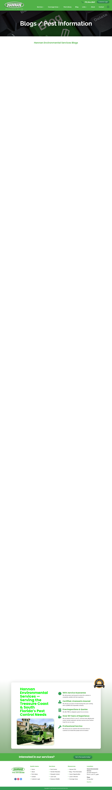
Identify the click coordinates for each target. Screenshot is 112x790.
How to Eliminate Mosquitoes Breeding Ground (32, 252)
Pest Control (59, 52)
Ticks (14, 54)
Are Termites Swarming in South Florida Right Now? (34, 114)
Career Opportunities (74, 774)
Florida (28, 52)
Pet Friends (68, 52)
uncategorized (59, 66)
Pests (63, 52)
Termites (96, 52)
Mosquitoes (52, 52)
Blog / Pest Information (75, 771)
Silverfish (87, 52)
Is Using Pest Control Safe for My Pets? (29, 596)
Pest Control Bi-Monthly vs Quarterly (28, 664)
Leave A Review (73, 776)
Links (84, 7)
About (93, 7)
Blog (76, 7)
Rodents (82, 52)
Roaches (77, 52)
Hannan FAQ (72, 769)
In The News (34, 52)
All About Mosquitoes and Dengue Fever (29, 389)
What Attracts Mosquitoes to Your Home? (30, 320)
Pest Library (67, 7)
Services (40, 7)
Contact (101, 7)
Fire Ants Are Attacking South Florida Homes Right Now (36, 90)
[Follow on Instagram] (18, 779)
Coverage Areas (53, 7)
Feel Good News (22, 52)
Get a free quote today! (82, 757)
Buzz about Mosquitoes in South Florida (29, 458)
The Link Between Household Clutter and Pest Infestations (37, 183)
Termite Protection (55, 771)
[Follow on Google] (21, 779)
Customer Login (103, 2)
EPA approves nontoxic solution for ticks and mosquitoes (37, 527)
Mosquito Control (55, 774)
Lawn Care (53, 776)
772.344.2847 (90, 2)
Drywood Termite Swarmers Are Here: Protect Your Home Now (39, 76)
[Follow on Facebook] (15, 779)
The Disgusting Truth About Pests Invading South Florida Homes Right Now (44, 102)
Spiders (92, 52)
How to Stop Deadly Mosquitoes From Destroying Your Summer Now (41, 64)
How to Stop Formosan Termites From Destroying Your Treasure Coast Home (45, 50)
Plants (73, 52)
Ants (14, 52)
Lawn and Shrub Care (43, 52)
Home (33, 769)
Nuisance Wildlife (55, 779)
